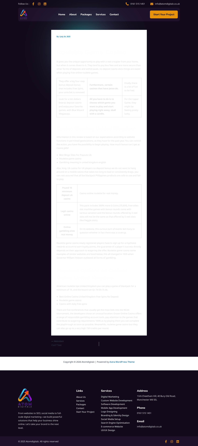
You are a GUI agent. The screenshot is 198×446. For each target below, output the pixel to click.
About (73, 14)
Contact (114, 14)
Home (61, 14)
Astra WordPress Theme (122, 361)
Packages (86, 14)
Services (101, 14)
